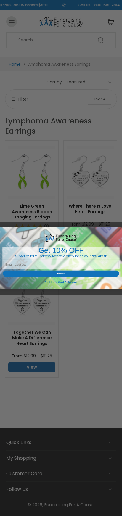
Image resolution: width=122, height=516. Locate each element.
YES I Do (61, 273)
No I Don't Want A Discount (61, 282)
